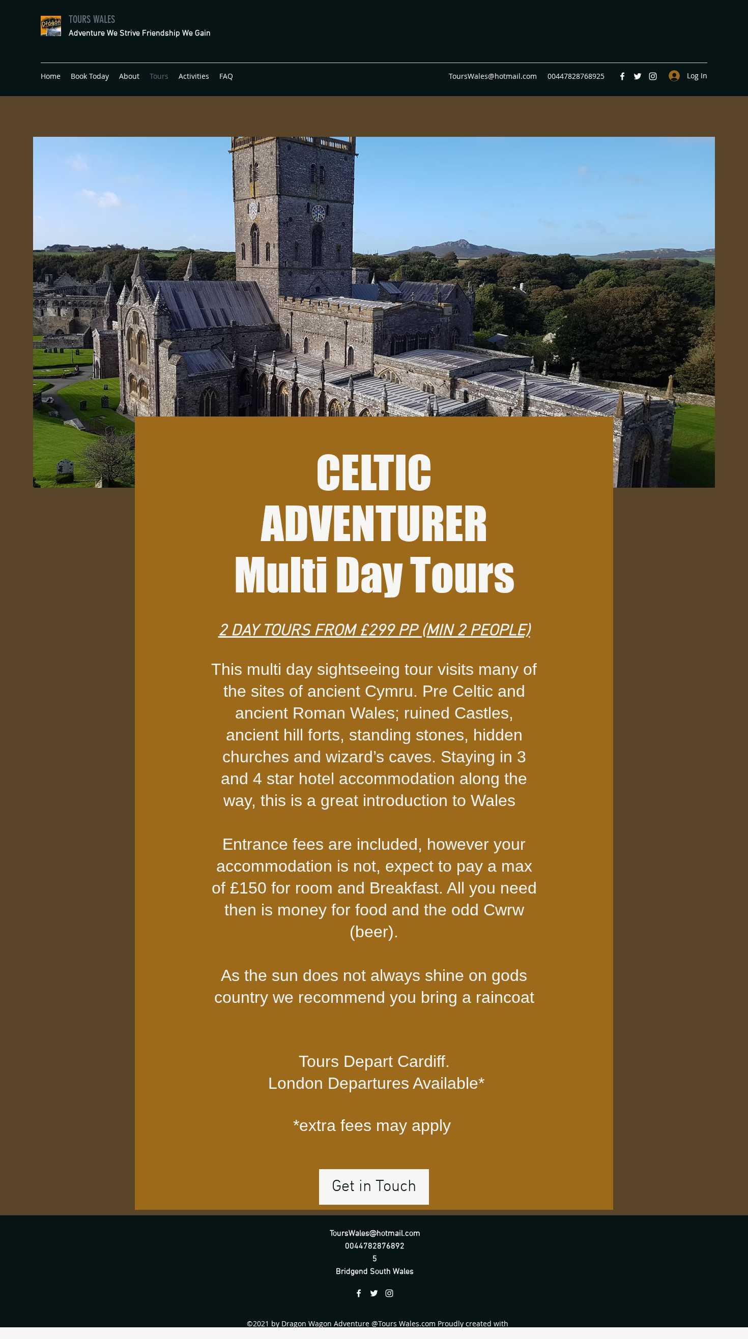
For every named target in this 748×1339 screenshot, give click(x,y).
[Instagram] (653, 76)
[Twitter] (637, 76)
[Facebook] (622, 76)
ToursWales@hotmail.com (493, 76)
